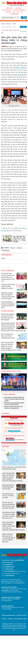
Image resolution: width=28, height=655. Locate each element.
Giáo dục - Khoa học (6, 23)
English (8, 12)
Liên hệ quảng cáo (18, 618)
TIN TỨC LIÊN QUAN (7, 270)
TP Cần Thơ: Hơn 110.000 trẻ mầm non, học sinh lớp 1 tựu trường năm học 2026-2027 (8, 277)
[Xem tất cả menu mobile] (25, 17)
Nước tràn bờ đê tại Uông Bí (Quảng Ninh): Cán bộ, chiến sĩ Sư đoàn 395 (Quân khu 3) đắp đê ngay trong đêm (13, 526)
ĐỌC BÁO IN (18, 8)
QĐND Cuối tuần (6, 10)
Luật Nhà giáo (5, 250)
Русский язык (14, 13)
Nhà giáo (12, 248)
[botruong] (14, 357)
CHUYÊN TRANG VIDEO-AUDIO (11, 371)
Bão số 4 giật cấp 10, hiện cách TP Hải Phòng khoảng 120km (8, 336)
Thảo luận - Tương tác (7, 618)
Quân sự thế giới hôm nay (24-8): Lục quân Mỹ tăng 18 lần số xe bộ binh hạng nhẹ (8, 537)
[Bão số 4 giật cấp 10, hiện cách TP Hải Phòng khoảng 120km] (14, 457)
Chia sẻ (23, 26)
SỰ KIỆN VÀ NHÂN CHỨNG (19, 10)
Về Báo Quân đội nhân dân (8, 615)
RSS (25, 618)
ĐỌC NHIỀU (5, 446)
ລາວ (18, 12)
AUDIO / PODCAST (9, 394)
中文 (14, 12)
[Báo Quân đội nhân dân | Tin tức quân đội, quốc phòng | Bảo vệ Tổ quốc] (14, 3)
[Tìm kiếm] (22, 17)
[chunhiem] (14, 365)
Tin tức (14, 23)
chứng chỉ (19, 248)
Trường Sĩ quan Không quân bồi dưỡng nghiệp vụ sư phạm (8, 286)
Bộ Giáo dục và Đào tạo (20, 67)
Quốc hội (21, 74)
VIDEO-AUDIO (9, 8)
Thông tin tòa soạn (21, 615)
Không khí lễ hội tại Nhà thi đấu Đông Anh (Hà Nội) (8, 487)
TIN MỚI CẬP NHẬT (7, 311)
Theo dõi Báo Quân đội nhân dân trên (10, 31)
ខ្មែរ (21, 12)
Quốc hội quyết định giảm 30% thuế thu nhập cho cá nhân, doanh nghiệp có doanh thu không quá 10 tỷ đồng (11, 346)
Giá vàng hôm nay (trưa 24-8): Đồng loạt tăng (8, 495)
